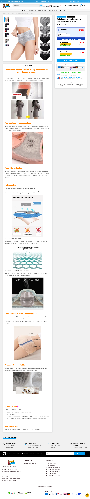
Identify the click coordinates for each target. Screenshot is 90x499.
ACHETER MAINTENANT (72, 60)
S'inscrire (79, 453)
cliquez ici (43, 418)
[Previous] (1, 1)
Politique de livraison (52, 473)
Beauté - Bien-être (54, 10)
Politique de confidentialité (54, 469)
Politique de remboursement (54, 471)
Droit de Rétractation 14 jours (54, 475)
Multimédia (63, 10)
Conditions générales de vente (54, 467)
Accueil (4, 13)
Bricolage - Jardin (43, 10)
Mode (24, 10)
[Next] (89, 1)
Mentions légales (51, 465)
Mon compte (56, 6)
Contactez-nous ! (52, 463)
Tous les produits (10, 13)
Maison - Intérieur (32, 10)
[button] (71, 32)
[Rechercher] (41, 6)
